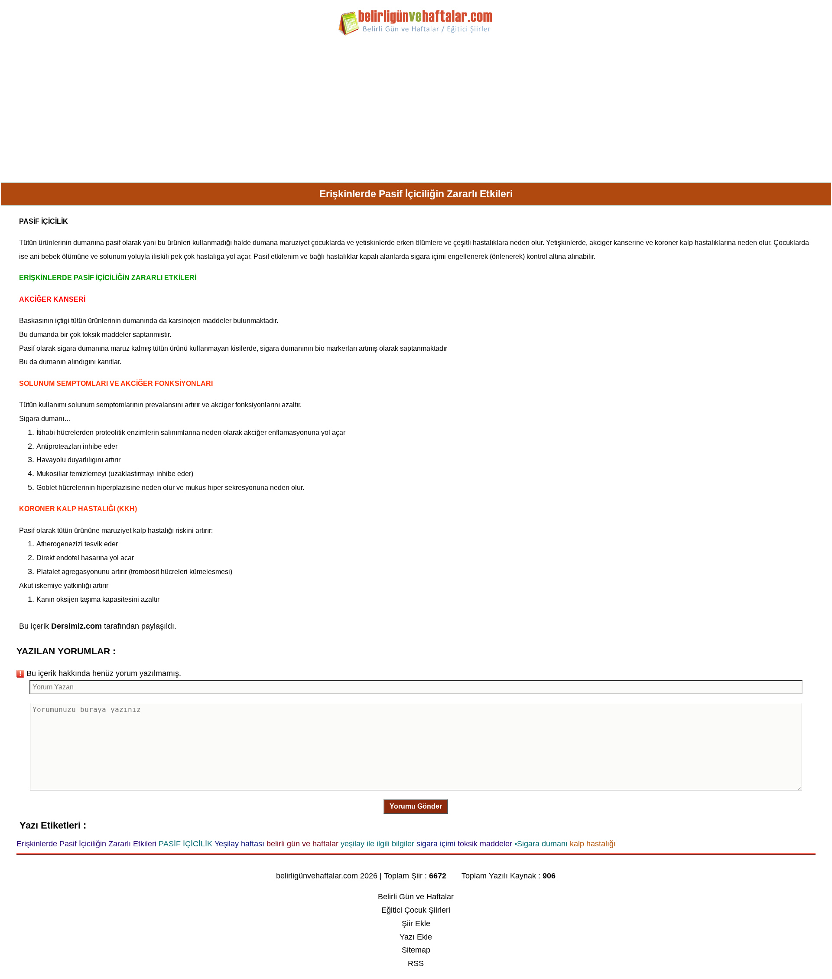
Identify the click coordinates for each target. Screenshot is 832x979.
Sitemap (416, 950)
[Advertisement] (416, 112)
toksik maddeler (106, 334)
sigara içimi (428, 256)
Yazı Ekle (416, 937)
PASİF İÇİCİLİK (43, 221)
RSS (416, 963)
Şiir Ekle (416, 923)
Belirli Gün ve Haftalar (416, 896)
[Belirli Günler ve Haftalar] (416, 34)
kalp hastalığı (153, 530)
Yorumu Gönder (416, 806)
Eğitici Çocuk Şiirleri (415, 910)
